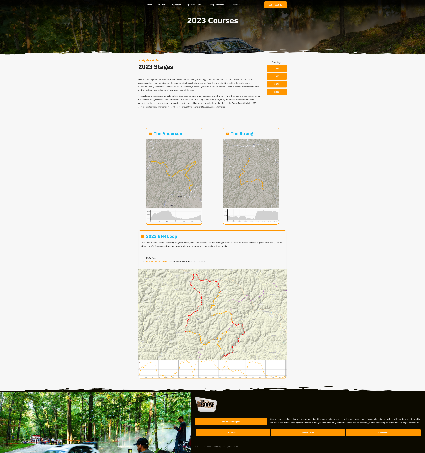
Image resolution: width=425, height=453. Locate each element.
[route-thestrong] (251, 140)
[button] (174, 134)
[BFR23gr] (212, 360)
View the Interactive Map (157, 261)
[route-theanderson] (174, 140)
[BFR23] (212, 270)
